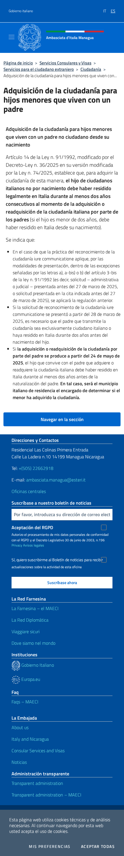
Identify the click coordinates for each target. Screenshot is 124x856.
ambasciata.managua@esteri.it (56, 479)
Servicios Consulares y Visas (65, 63)
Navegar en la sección (62, 419)
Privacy (17, 545)
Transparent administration (37, 783)
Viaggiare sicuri (26, 631)
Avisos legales (33, 545)
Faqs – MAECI (25, 701)
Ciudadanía (90, 69)
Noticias (19, 762)
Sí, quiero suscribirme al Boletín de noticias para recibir (57, 560)
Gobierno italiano (21, 11)
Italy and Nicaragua (30, 738)
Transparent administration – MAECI (46, 794)
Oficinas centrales (29, 491)
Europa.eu (30, 679)
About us (20, 727)
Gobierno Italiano (37, 665)
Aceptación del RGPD (32, 527)
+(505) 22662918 (36, 468)
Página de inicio (18, 63)
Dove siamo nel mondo (33, 643)
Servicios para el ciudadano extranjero (38, 69)
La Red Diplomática (30, 619)
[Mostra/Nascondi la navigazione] (11, 37)
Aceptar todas (98, 846)
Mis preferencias (49, 846)
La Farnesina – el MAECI (35, 608)
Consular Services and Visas (38, 750)
